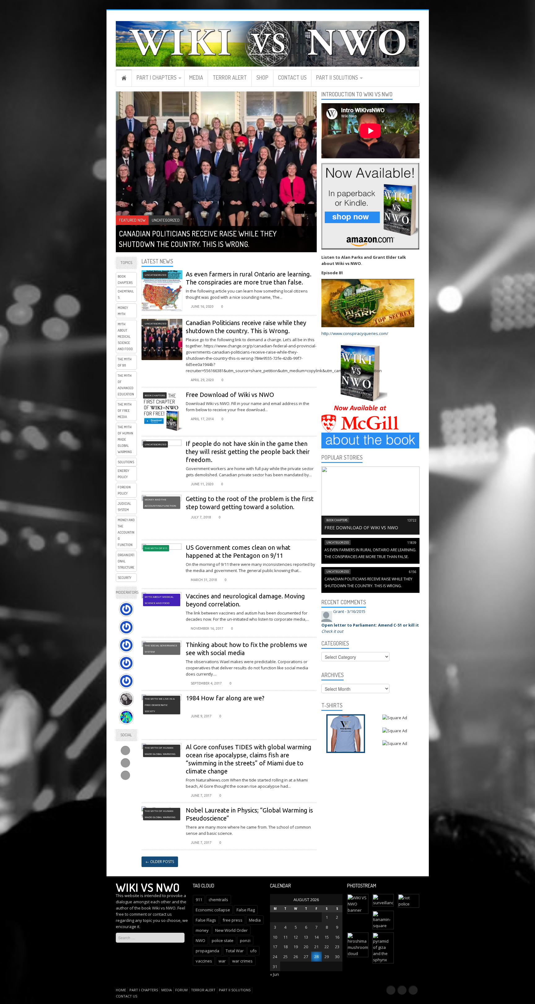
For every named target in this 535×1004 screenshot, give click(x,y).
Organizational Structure (126, 561)
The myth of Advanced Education (126, 384)
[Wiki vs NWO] (268, 43)
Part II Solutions (337, 77)
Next (310, 209)
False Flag (246, 910)
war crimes (242, 961)
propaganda (207, 950)
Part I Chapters (156, 77)
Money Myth (123, 311)
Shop (262, 77)
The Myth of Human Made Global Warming (125, 439)
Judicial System (124, 506)
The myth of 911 (125, 362)
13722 (411, 520)
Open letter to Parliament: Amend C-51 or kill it (370, 625)
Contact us (292, 77)
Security (124, 577)
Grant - (349, 611)
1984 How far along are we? (225, 698)
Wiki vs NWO (148, 887)
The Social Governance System (161, 648)
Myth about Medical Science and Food (125, 336)
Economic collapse (213, 910)
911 (199, 899)
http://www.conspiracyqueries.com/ (354, 333)
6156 (412, 572)
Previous (299, 209)
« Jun (274, 974)
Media (196, 77)
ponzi (245, 940)
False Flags (206, 920)
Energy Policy (123, 474)
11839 (411, 542)
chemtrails (218, 899)
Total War (235, 950)
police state (222, 940)
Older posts (160, 861)
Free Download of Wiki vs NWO (230, 394)
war (222, 961)
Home (124, 78)
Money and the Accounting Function (126, 532)
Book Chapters (125, 279)
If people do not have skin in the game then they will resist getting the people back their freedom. (248, 451)
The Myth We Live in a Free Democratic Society (160, 705)
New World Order (231, 930)
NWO (200, 940)
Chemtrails (126, 294)
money (202, 930)
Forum (181, 990)
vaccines (204, 961)
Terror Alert (230, 77)
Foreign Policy (124, 490)
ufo (253, 950)
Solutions (126, 462)
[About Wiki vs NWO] (370, 440)
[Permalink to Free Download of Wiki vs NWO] (370, 500)
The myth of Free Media (125, 410)
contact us (162, 914)
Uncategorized (166, 220)
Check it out (332, 631)
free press (232, 920)
